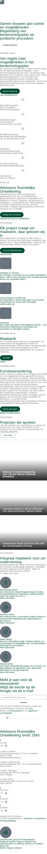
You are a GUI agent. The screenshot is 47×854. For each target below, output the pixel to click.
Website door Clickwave (11, 816)
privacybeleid (16, 711)
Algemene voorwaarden (34, 818)
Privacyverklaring (8, 821)
